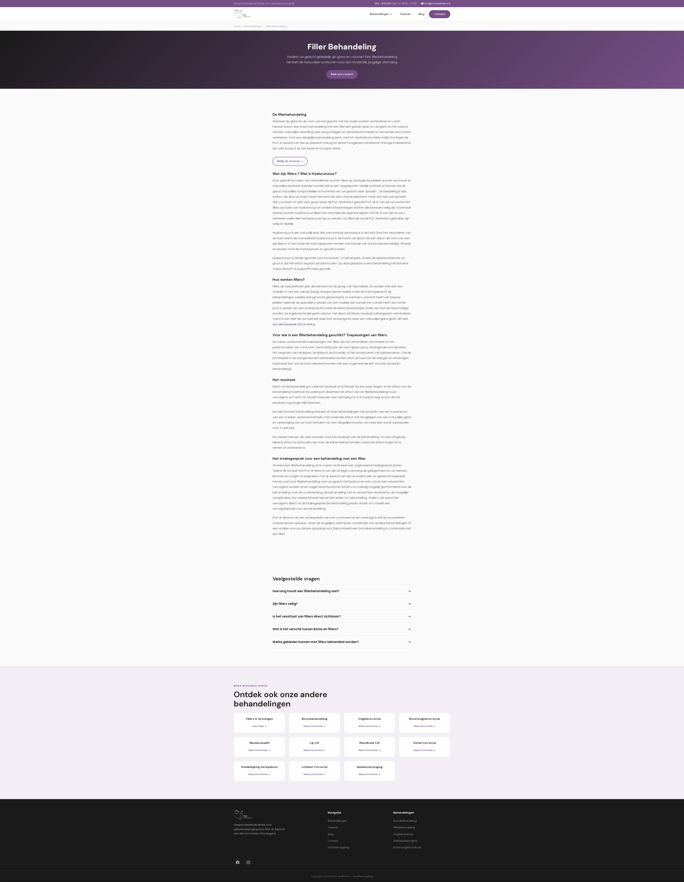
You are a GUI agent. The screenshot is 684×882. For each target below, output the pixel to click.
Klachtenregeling (338, 847)
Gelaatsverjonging (405, 841)
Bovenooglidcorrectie (407, 847)
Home (237, 26)
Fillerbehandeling (404, 827)
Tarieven (405, 14)
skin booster (288, 324)
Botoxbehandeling (405, 821)
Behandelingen (379, 14)
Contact (439, 14)
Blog (421, 14)
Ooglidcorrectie (403, 834)
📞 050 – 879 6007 (394, 3)
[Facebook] (238, 862)
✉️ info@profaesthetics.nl (435, 3)
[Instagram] (248, 862)
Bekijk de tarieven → (290, 161)
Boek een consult (342, 74)
